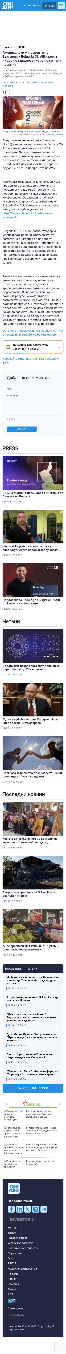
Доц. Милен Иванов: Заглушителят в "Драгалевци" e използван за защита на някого (31, 1037)
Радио (12, 1279)
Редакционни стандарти (23, 1248)
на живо (49, 5)
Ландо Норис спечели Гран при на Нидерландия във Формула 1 (29, 1056)
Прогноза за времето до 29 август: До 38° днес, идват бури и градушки (33, 774)
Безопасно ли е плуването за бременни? (40, 1162)
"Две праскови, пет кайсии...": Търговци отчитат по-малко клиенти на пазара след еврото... (31, 1017)
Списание (14, 1284)
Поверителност (17, 1238)
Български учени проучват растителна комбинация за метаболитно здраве (39, 1114)
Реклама (13, 1274)
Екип (10, 1258)
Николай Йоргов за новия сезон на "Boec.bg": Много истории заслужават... (31, 548)
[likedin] (19, 1209)
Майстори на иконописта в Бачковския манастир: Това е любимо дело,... (30, 840)
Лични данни (15, 1308)
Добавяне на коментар (28, 377)
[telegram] (43, 1209)
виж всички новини (33, 1088)
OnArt (12, 1301)
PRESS (12, 1263)
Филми (12, 1289)
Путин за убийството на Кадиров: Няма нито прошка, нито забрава (30, 721)
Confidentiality (16, 1315)
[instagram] (35, 1209)
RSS (10, 1294)
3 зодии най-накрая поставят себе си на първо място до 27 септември (31, 667)
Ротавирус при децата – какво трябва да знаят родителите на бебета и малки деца (41, 1131)
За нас (12, 1233)
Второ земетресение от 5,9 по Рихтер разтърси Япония (32, 999)
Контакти (13, 1227)
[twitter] (27, 1209)
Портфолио (15, 1253)
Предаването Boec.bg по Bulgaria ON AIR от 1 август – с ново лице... (31, 601)
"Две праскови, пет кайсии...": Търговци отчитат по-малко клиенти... (31, 947)
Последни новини (30, 6)
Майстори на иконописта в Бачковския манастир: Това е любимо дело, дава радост (32, 980)
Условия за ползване (20, 1243)
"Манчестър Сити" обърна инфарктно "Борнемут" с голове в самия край (32, 1073)
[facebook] (11, 1209)
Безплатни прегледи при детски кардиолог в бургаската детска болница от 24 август (42, 1147)
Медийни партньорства (22, 1268)
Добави (21, 429)
